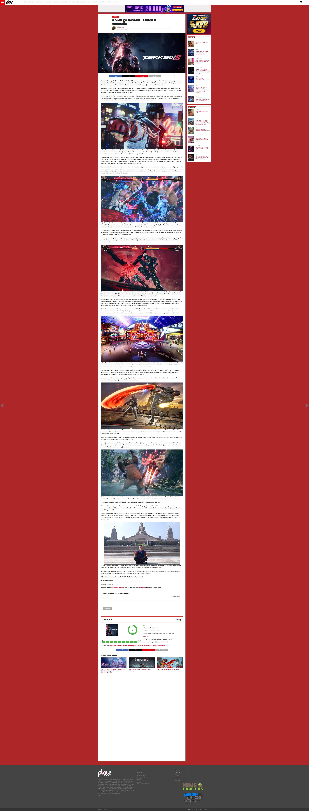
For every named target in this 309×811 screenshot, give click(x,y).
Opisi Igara (75, 2)
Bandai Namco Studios (139, 645)
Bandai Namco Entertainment (123, 645)
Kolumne (116, 2)
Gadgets (102, 2)
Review (155, 645)
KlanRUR (177, 772)
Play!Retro (39, 2)
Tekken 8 (164, 645)
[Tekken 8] (112, 630)
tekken (159, 645)
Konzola (177, 775)
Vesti (25, 2)
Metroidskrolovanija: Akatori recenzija (168, 669)
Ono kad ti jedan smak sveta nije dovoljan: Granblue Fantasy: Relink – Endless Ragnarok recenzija (113, 671)
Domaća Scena (85, 2)
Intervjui (94, 2)
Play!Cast (48, 2)
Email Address (107, 598)
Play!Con (56, 2)
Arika (111, 645)
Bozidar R (121, 27)
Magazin (31, 2)
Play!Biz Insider (65, 2)
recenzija (149, 645)
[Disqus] (142, 696)
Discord (142, 587)
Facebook (115, 587)
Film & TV (109, 2)
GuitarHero (178, 777)
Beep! (176, 774)
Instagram (121, 587)
